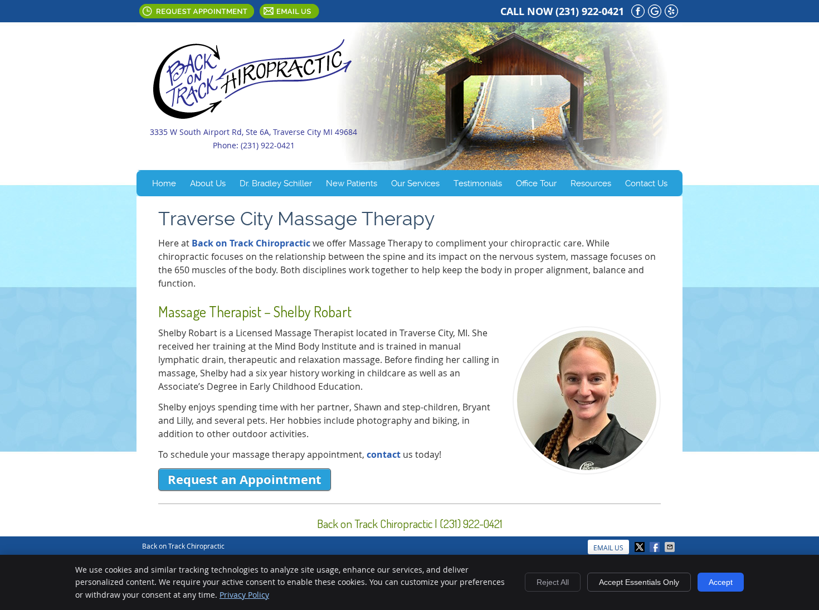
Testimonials (478, 183)
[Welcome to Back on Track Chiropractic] (252, 115)
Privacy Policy (244, 594)
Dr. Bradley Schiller (276, 183)
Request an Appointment (244, 479)
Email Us (289, 11)
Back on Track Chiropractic (251, 243)
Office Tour (536, 183)
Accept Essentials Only (639, 582)
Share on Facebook (656, 547)
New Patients (351, 183)
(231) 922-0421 (589, 11)
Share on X (641, 547)
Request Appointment (196, 11)
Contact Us (646, 183)
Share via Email (671, 547)
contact (384, 454)
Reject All (553, 582)
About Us (208, 183)
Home (164, 183)
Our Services (415, 183)
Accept (721, 582)
